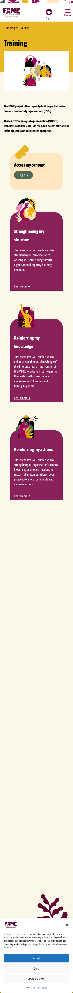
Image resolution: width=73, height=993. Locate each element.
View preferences (36, 978)
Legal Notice (42, 987)
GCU (28, 987)
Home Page (10, 28)
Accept (36, 958)
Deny (36, 968)
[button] (67, 925)
